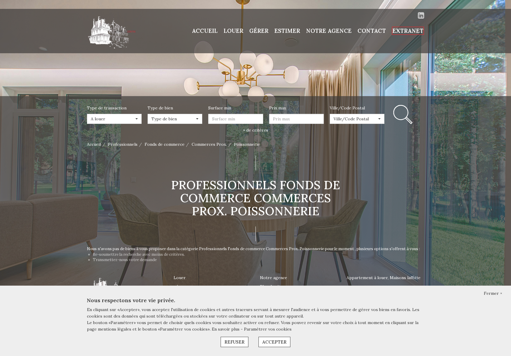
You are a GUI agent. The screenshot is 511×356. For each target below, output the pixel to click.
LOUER (233, 30)
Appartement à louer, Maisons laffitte (384, 277)
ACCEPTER (274, 342)
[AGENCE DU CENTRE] (113, 30)
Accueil (94, 144)
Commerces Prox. (209, 144)
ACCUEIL (205, 30)
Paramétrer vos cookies (268, 329)
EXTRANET (407, 30)
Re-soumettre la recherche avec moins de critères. (139, 254)
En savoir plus (226, 329)
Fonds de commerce (165, 144)
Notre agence (273, 277)
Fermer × (493, 293)
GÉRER (259, 30)
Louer (180, 277)
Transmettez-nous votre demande (125, 259)
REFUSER (234, 342)
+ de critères (255, 130)
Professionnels (123, 144)
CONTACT (372, 30)
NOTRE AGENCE (329, 30)
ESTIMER (287, 30)
